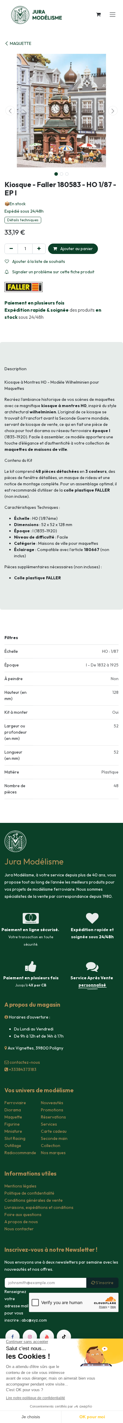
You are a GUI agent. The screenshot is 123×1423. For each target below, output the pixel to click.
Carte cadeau (54, 1131)
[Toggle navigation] (113, 14)
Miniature (13, 1131)
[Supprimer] (11, 249)
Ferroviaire (15, 1102)
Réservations (53, 1117)
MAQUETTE (20, 43)
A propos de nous (21, 1221)
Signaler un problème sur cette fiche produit (52, 271)
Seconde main (54, 1138)
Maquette (13, 1117)
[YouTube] (47, 1337)
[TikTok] (64, 1337)
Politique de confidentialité (29, 1193)
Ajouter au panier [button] (76, 248)
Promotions (52, 1110)
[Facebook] (12, 1337)
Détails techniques (23, 220)
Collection (50, 1145)
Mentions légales (20, 1186)
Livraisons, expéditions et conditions (38, 1207)
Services (49, 1124)
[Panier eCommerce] (98, 14)
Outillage (12, 1145)
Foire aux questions (22, 1214)
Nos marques (53, 1152)
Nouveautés (52, 1102)
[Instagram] (30, 1337)
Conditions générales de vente (33, 1200)
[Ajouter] (39, 249)
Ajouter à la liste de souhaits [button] (38, 261)
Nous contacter (19, 1228)
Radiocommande (20, 1152)
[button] (10, 110)
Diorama (12, 1110)
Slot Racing (14, 1138)
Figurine (12, 1124)
